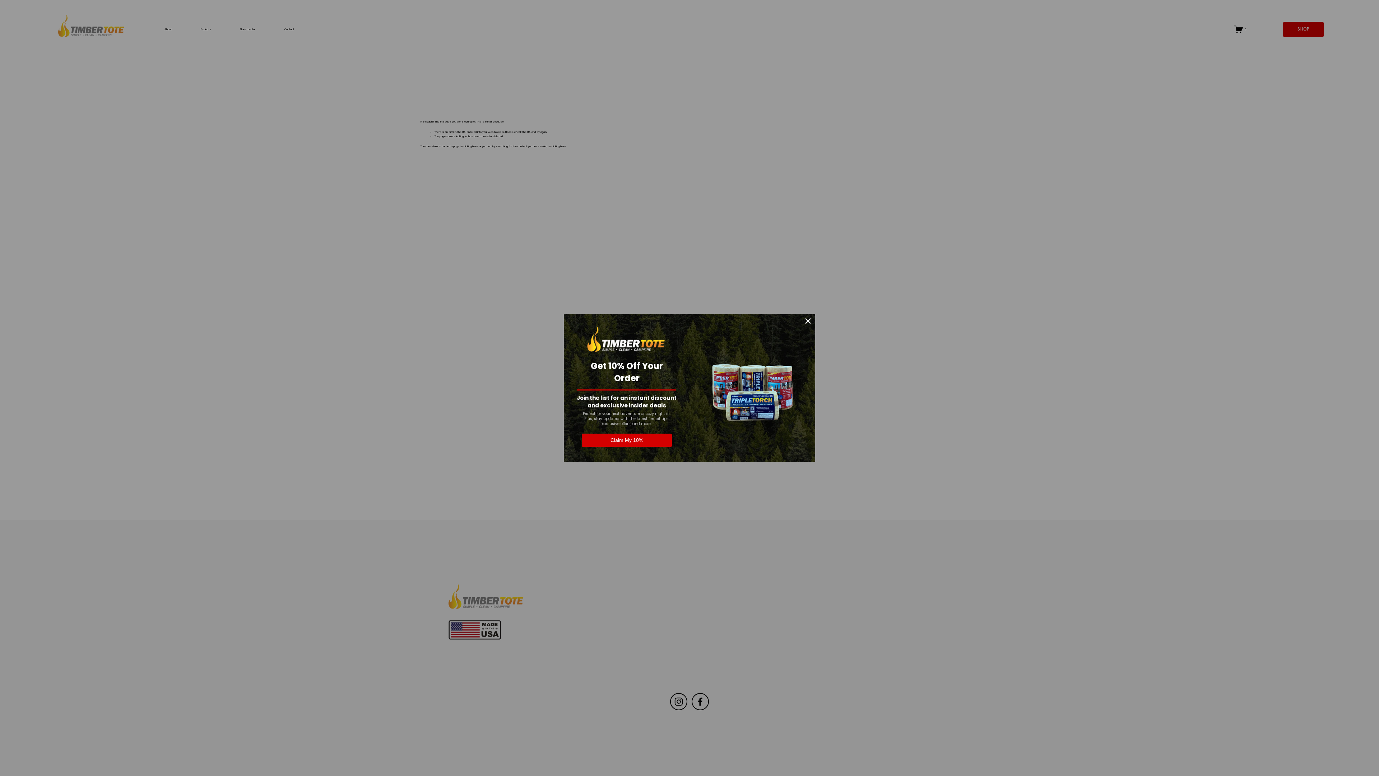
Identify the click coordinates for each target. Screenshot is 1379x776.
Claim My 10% (626, 440)
